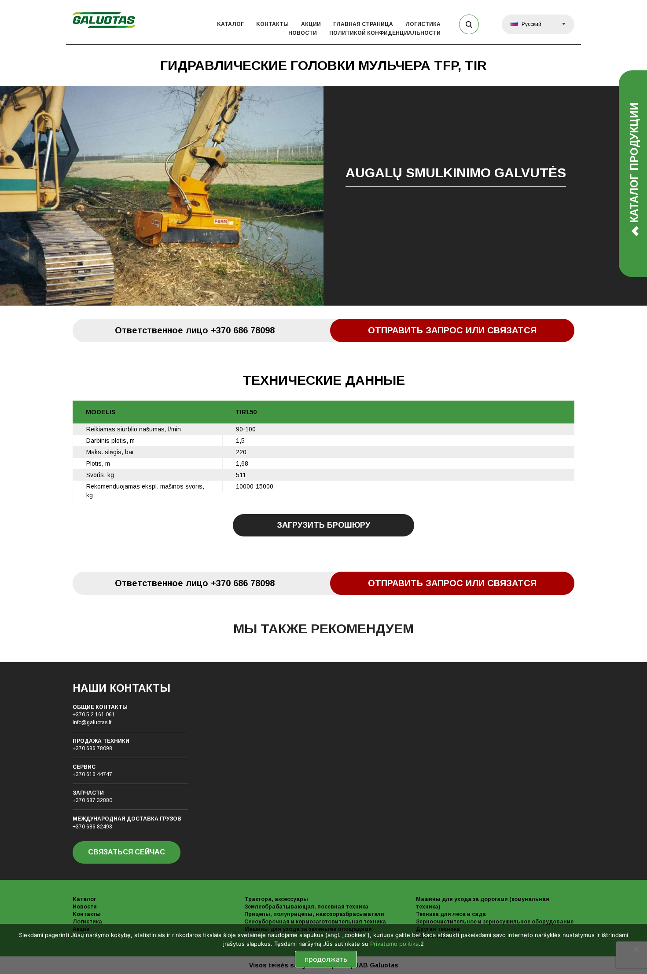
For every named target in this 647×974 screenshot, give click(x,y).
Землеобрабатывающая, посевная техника (306, 907)
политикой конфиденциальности (385, 33)
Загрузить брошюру (323, 525)
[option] (323, 196)
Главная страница (363, 24)
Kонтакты (272, 24)
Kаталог (230, 24)
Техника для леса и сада (451, 914)
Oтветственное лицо (195, 330)
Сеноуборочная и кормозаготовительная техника (315, 922)
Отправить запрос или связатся (452, 330)
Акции (311, 24)
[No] (636, 949)
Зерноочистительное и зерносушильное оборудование (494, 922)
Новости (302, 33)
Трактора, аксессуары (276, 899)
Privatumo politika (394, 943)
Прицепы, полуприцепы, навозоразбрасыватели (314, 914)
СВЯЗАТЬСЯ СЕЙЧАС (126, 852)
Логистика (423, 24)
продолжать (326, 959)
